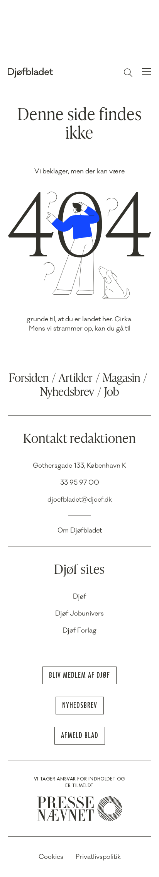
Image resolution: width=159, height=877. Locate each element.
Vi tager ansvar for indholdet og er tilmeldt (79, 782)
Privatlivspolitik (98, 857)
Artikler (76, 379)
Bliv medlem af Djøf (79, 675)
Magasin (121, 379)
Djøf (79, 596)
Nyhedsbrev (67, 393)
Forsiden (29, 379)
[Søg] (128, 72)
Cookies (51, 857)
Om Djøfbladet (80, 530)
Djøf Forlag (79, 630)
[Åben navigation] (146, 72)
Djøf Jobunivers (79, 613)
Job (111, 393)
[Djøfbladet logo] (48, 73)
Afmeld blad (79, 735)
